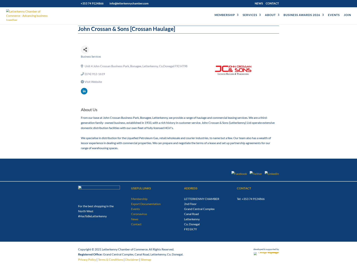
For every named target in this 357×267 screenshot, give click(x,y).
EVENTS (334, 15)
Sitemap (146, 259)
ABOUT (270, 15)
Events (135, 209)
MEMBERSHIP (225, 15)
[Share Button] (85, 49)
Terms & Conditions (110, 259)
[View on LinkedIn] (84, 93)
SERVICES (250, 15)
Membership (139, 199)
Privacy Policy (87, 259)
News (134, 219)
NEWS (259, 3)
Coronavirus (139, 214)
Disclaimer (132, 259)
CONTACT (272, 3)
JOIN (347, 15)
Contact (136, 224)
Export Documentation (146, 204)
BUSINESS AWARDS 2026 (302, 15)
